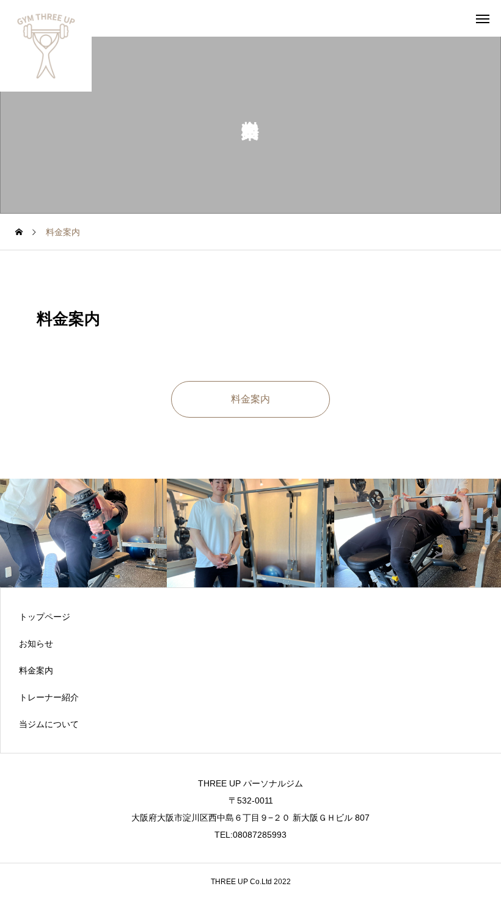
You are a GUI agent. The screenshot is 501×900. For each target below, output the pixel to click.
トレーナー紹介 (49, 697)
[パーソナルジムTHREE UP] (46, 46)
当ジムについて (49, 724)
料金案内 (36, 670)
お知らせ (36, 643)
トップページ (44, 616)
